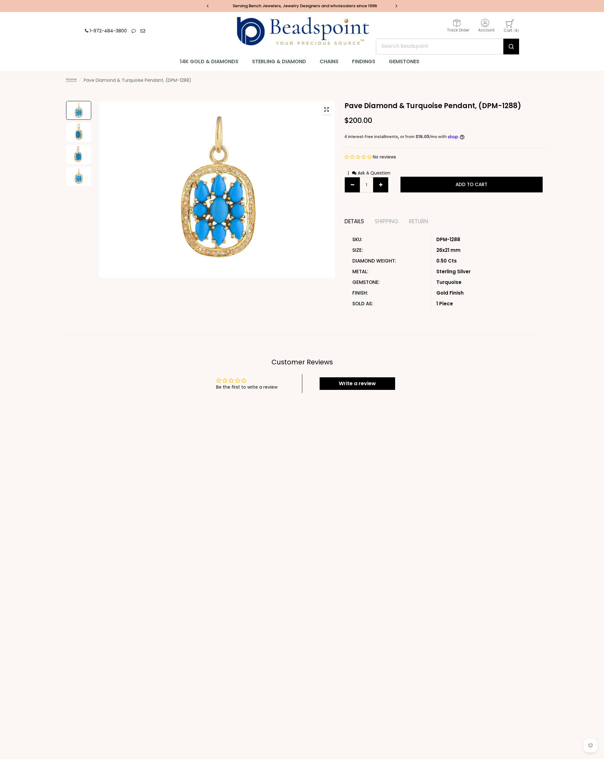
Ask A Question (373, 173)
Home (71, 79)
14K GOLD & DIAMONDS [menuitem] (209, 61)
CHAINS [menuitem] (329, 61)
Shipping (386, 221)
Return (418, 221)
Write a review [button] (357, 383)
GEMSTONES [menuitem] (404, 61)
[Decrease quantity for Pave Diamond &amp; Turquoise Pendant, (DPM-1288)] (352, 184)
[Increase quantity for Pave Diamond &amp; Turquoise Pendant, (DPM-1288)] (380, 184)
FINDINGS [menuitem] (363, 61)
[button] (358, 157)
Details (354, 221)
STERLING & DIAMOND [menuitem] (279, 61)
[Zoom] (326, 109)
